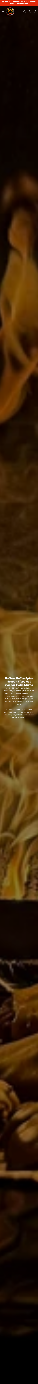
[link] (29, 11)
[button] (3, 11)
